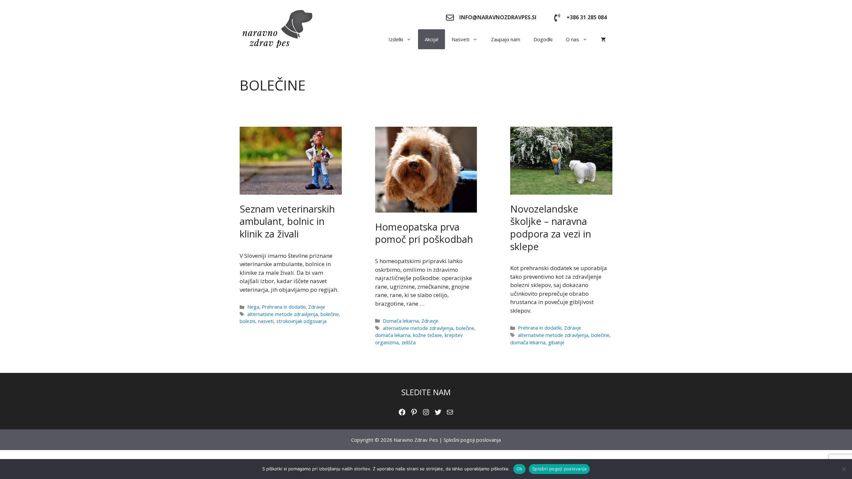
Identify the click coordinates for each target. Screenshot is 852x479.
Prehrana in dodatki (284, 307)
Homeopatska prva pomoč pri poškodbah (424, 233)
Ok (520, 468)
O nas (572, 39)
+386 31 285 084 (586, 17)
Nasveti (460, 39)
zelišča (408, 342)
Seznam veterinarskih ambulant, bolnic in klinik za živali (287, 221)
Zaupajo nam (505, 39)
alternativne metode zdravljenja (282, 314)
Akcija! (431, 39)
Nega (253, 307)
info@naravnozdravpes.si (497, 17)
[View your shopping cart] (603, 39)
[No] (843, 469)
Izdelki (395, 39)
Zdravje (316, 307)
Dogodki (542, 39)
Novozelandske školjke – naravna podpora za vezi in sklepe (550, 227)
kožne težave (427, 335)
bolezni (247, 321)
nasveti (266, 321)
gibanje (556, 342)
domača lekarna (392, 335)
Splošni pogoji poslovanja (472, 439)
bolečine (329, 314)
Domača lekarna (401, 321)
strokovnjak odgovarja (301, 321)
